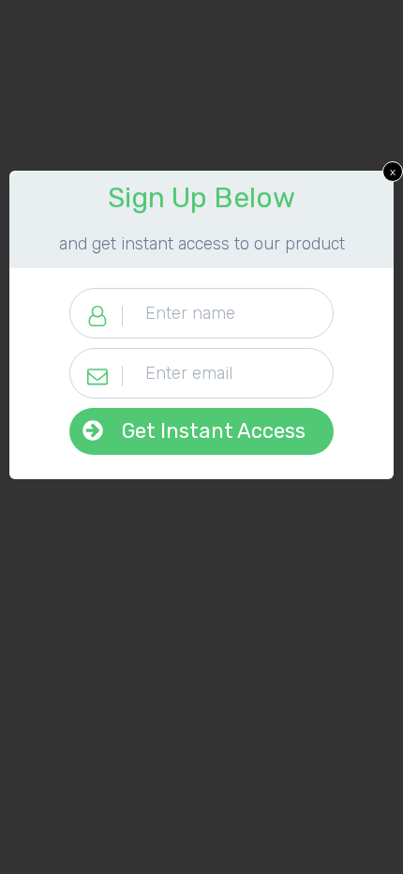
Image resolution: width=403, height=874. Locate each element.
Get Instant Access (214, 431)
